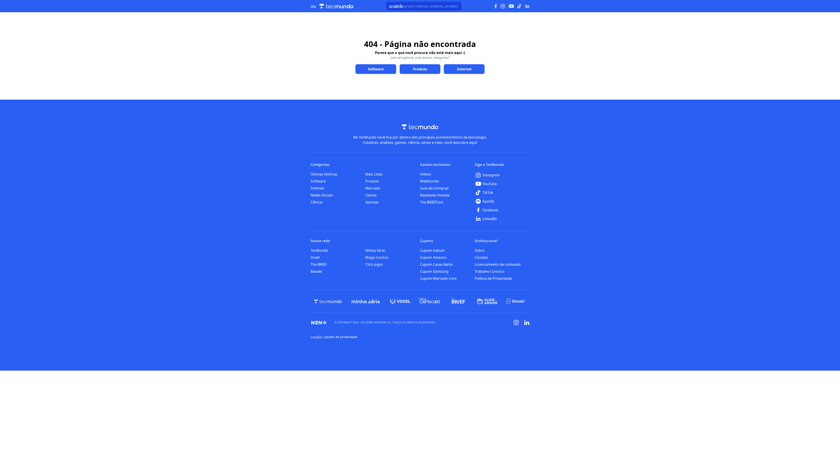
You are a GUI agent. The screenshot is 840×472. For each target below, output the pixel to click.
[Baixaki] (516, 301)
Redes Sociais (322, 195)
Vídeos (425, 174)
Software (318, 181)
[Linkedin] (526, 322)
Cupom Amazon (433, 257)
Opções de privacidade (334, 337)
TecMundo (319, 250)
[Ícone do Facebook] (495, 6)
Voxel (315, 257)
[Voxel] (400, 301)
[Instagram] (516, 322)
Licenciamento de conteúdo (498, 264)
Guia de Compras (434, 188)
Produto (372, 181)
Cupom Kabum (432, 250)
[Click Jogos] (487, 301)
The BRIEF (319, 264)
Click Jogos (374, 264)
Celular (371, 195)
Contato (481, 257)
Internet (317, 188)
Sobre (480, 250)
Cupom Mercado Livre (438, 278)
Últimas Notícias (324, 174)
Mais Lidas (374, 174)
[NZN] (319, 322)
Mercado (372, 188)
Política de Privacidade (493, 278)
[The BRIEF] (458, 301)
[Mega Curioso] (430, 301)
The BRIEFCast (431, 202)
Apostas (372, 202)
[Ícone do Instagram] (502, 6)
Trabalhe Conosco (489, 271)
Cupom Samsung (434, 271)
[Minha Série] (365, 301)
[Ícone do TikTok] (519, 6)
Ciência (316, 202)
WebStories (429, 181)
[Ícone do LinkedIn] (527, 6)
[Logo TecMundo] (336, 6)
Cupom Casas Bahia (436, 264)
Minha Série (375, 250)
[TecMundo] (328, 301)
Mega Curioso (376, 257)
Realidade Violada (434, 195)
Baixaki (316, 271)
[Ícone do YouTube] (511, 6)
